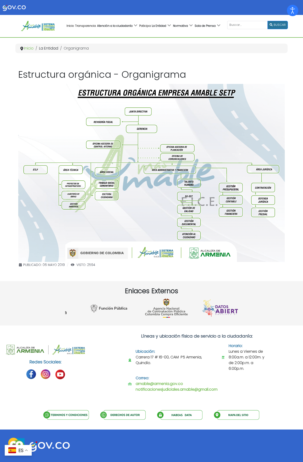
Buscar (279, 25)
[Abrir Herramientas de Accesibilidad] (292, 10)
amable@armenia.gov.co (159, 383)
